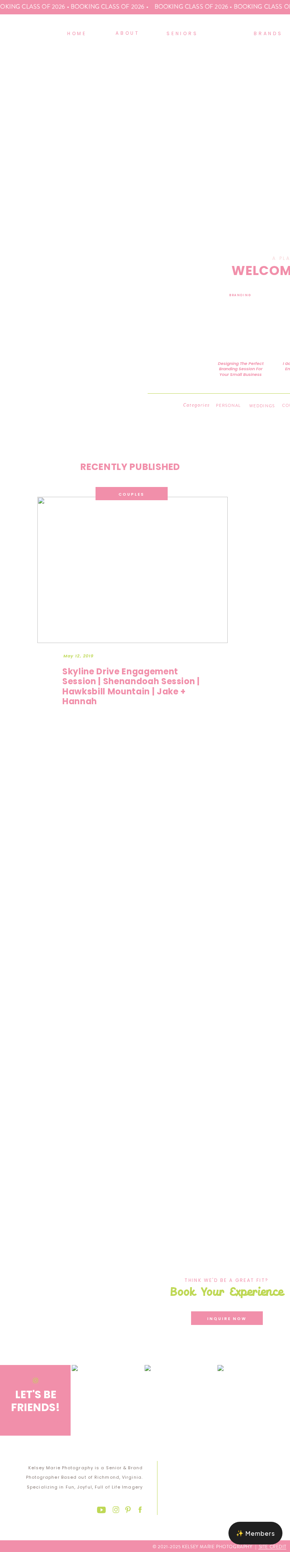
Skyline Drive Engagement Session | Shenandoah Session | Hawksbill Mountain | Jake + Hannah (131, 686)
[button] (255, 1533)
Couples (132, 494)
